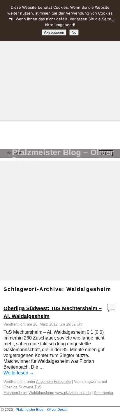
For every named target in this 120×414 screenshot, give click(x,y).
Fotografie (62, 381)
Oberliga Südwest (18, 387)
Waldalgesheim (41, 392)
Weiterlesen (18, 372)
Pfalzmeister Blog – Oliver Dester (63, 156)
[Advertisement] (60, 60)
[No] (113, 21)
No (74, 32)
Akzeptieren (54, 32)
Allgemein (44, 381)
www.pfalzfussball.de (73, 392)
